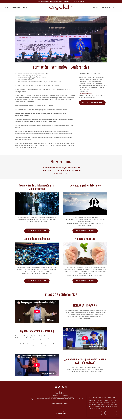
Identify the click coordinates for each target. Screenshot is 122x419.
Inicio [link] (7, 7)
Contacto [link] (106, 7)
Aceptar (111, 413)
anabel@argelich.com (86, 93)
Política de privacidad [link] (61, 403)
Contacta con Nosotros (92, 103)
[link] (61, 7)
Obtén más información (37, 231)
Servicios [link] (26, 7)
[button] (115, 7)
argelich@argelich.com (61, 392)
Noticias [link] (96, 7)
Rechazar (95, 413)
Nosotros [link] (16, 7)
